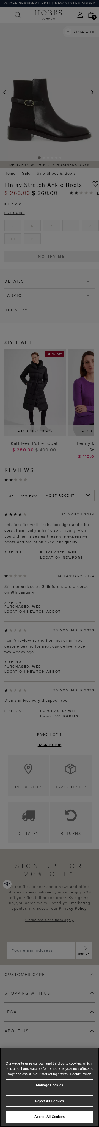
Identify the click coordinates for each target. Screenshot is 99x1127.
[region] (49, 1087)
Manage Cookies (49, 1085)
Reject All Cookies (49, 1101)
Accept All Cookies (49, 1116)
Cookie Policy (80, 1074)
